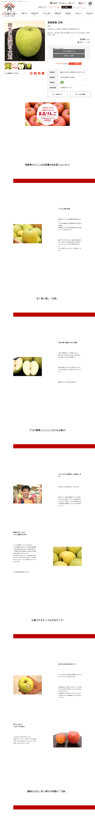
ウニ (50, 7)
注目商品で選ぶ (35, 13)
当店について (78, 13)
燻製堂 (58, 7)
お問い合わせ (89, 13)
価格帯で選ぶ (58, 13)
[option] (25, 41)
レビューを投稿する (75, 64)
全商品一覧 (24, 13)
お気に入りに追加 (69, 55)
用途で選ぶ (68, 13)
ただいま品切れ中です (69, 51)
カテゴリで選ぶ (46, 13)
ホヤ (54, 7)
